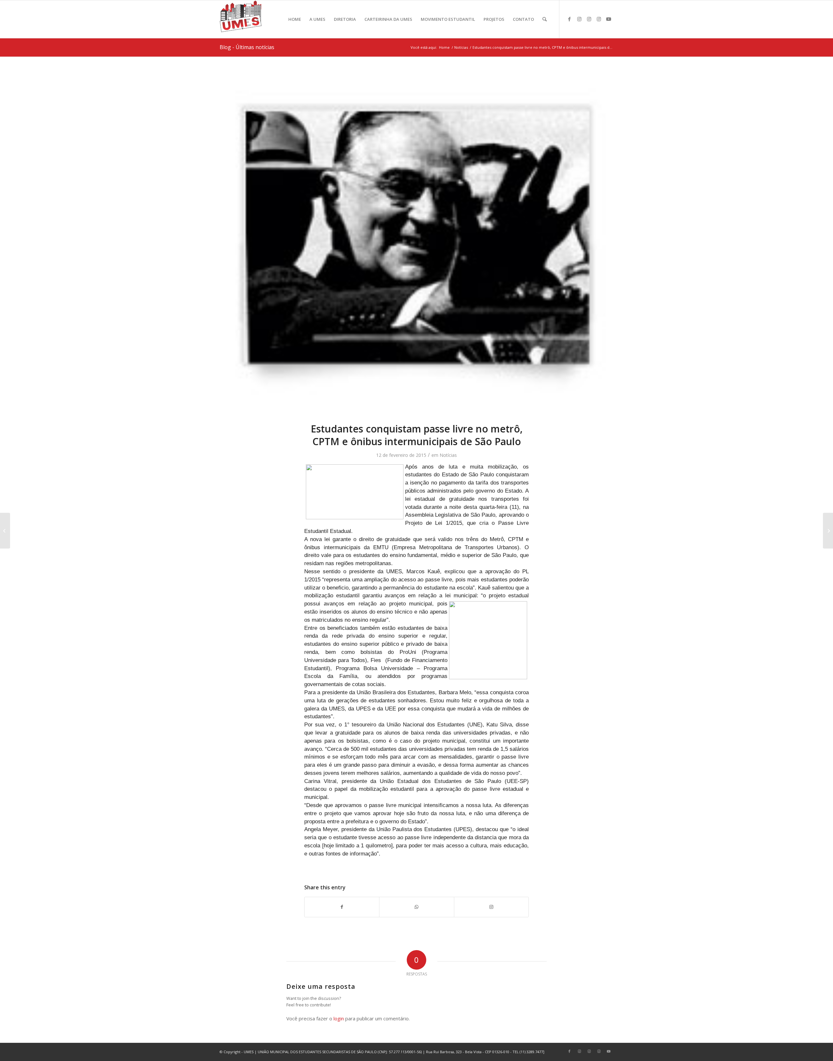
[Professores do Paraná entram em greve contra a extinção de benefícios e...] (5, 531)
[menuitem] (294, 19)
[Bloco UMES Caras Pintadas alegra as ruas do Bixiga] (828, 531)
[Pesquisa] (544, 19)
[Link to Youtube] (608, 19)
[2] (416, 243)
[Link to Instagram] (579, 19)
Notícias (448, 455)
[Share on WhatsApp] (416, 907)
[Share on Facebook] (342, 907)
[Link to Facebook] (569, 19)
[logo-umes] (241, 19)
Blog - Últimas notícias (247, 47)
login (339, 1018)
